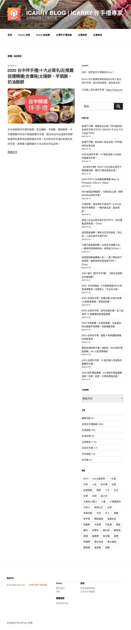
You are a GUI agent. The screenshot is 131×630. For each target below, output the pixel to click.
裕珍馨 (106, 535)
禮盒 (118, 524)
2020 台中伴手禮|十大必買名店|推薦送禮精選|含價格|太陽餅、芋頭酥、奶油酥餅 (40, 76)
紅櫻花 (95, 530)
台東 (85, 495)
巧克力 (86, 507)
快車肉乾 (87, 512)
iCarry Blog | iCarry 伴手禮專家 (74, 12)
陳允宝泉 (98, 541)
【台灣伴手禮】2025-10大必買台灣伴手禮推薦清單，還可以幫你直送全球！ (101, 168)
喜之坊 (104, 495)
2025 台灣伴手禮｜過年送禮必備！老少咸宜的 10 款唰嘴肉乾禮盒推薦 (102, 312)
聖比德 (106, 530)
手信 (98, 512)
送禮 (116, 535)
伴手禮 (104, 484)
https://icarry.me (114, 89)
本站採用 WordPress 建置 (20, 622)
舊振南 (117, 530)
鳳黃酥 (97, 547)
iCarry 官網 (24, 34)
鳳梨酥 (86, 547)
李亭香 (86, 518)
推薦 (116, 512)
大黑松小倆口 (90, 501)
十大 (107, 490)
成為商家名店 (62, 603)
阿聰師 (86, 541)
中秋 (85, 484)
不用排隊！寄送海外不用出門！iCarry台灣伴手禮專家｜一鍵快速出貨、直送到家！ (101, 207)
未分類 (85, 459)
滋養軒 (86, 524)
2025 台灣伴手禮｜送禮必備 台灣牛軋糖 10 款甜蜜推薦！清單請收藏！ (102, 299)
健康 (98, 490)
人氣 (94, 484)
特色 (58, 591)
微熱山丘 (98, 507)
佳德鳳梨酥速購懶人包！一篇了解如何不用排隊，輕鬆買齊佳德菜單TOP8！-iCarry (102, 261)
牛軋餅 (108, 524)
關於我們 (60, 588)
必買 (109, 507)
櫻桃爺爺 (98, 518)
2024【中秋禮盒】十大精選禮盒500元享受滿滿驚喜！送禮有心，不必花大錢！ (102, 287)
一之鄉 (112, 478)
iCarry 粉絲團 (43, 34)
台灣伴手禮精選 (87, 591)
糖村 (85, 530)
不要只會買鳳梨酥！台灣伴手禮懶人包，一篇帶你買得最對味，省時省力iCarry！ (102, 246)
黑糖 (107, 547)
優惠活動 (86, 418)
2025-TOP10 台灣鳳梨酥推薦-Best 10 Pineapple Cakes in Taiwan (100, 180)
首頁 (10, 34)
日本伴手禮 (87, 447)
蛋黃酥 (95, 535)
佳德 (114, 484)
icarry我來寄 (99, 478)
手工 (107, 512)
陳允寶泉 (111, 541)
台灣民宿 (86, 435)
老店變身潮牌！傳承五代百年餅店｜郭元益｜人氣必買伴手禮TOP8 (102, 234)
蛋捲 (85, 535)
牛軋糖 (97, 524)
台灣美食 (97, 34)
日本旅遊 (86, 453)
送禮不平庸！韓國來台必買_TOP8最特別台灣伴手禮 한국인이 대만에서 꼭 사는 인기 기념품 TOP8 (102, 129)
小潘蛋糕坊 (115, 501)
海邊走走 (111, 518)
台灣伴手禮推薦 (64, 34)
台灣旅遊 (82, 34)
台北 (116, 490)
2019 (86, 478)
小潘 (103, 501)
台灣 (94, 495)
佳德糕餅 (87, 490)
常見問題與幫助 (87, 588)
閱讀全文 (12, 152)
